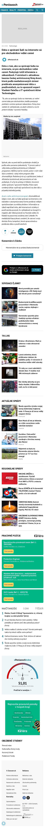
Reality (13, 10)
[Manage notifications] (3, 823)
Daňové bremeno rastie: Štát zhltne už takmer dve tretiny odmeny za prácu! (23, 637)
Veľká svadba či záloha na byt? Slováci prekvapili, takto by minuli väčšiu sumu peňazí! (23, 630)
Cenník (24, 786)
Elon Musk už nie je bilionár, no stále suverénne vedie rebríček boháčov (30, 423)
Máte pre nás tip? (11, 819)
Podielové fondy (8, 756)
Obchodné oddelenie (13, 808)
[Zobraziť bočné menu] (42, 10)
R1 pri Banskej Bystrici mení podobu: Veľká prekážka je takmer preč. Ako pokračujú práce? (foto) (22, 623)
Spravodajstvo (10, 801)
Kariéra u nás (10, 786)
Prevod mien (7, 745)
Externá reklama (27, 779)
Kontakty (9, 797)
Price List (25, 789)
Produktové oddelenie (13, 805)
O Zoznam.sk (11, 771)
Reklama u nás (27, 775)
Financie (4, 10)
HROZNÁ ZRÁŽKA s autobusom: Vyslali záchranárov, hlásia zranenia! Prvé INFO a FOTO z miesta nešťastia (31, 479)
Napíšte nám (10, 789)
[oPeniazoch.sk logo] (9, 4)
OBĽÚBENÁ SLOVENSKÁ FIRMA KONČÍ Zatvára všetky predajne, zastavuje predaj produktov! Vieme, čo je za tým (31, 520)
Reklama (25, 771)
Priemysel (22, 10)
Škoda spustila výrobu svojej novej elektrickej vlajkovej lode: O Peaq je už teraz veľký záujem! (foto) (23, 646)
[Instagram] (28, 798)
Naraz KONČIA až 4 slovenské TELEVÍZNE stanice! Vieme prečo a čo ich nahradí (31, 491)
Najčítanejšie (9, 608)
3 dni (26, 608)
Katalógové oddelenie (13, 812)
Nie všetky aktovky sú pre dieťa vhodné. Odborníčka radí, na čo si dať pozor (29, 384)
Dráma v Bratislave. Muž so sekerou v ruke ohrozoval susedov (30, 343)
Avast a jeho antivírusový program (15, 196)
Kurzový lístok (7, 752)
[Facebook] (24, 798)
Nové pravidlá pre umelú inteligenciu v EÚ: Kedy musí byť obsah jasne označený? (30, 291)
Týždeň (39, 608)
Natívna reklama (27, 793)
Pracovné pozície (11, 535)
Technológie (13, 46)
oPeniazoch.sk (13, 60)
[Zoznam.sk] (28, 815)
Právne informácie (12, 775)
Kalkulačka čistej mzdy (11, 749)
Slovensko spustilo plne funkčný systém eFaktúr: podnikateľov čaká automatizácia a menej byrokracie (29, 321)
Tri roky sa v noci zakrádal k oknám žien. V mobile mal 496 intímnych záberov (30, 370)
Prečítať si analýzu (21, 690)
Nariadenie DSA (11, 793)
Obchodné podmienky (29, 782)
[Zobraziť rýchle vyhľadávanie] (37, 10)
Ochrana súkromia (12, 779)
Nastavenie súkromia (13, 782)
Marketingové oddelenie (14, 815)
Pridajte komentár (24, 255)
